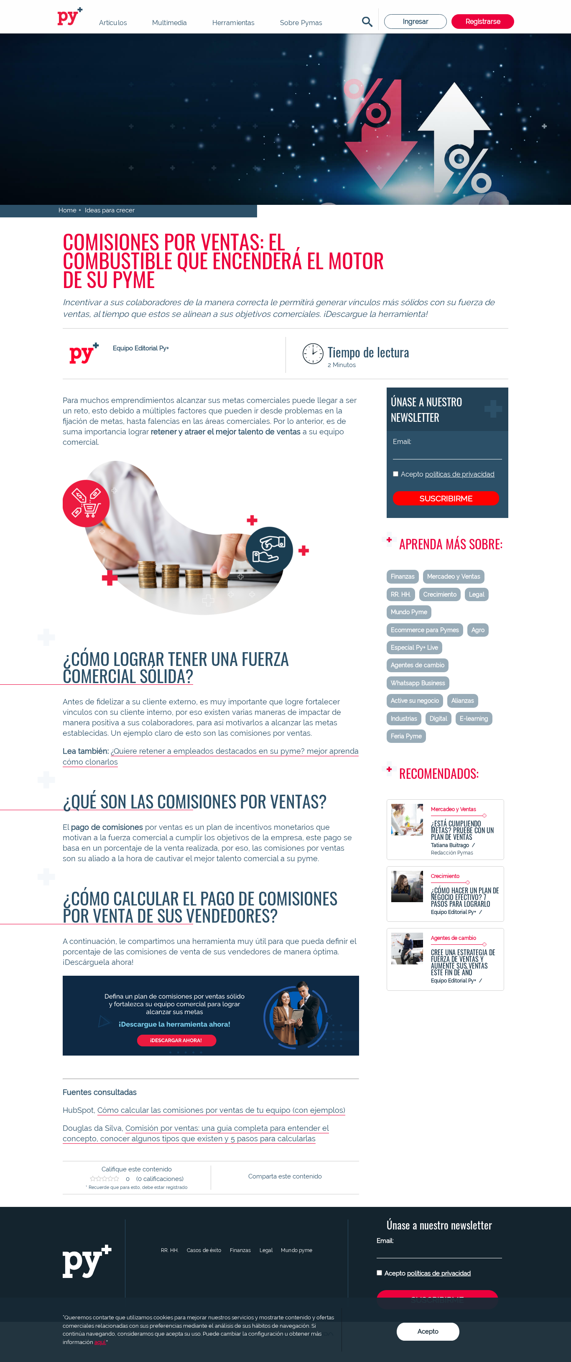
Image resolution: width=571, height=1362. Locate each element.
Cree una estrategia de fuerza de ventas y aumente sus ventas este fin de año (463, 962)
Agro (478, 630)
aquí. (100, 1342)
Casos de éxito (204, 1250)
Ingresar (415, 22)
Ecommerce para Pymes (425, 630)
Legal (476, 594)
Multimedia (169, 23)
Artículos (113, 23)
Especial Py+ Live (414, 647)
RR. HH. (401, 594)
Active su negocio (415, 700)
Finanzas (403, 576)
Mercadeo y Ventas (453, 576)
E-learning (474, 718)
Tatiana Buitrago (450, 845)
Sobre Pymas (301, 23)
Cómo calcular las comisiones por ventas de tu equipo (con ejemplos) (221, 1110)
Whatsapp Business (418, 683)
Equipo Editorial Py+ (453, 912)
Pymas (71, 16)
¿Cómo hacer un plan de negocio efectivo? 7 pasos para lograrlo (465, 897)
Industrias (404, 718)
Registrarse (483, 22)
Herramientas (233, 23)
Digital (438, 718)
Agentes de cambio (417, 665)
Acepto (448, 474)
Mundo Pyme (409, 612)
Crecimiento (439, 594)
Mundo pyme (296, 1250)
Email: (402, 442)
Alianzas (462, 700)
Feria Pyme (406, 736)
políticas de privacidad (460, 474)
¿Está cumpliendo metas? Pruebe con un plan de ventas (462, 830)
